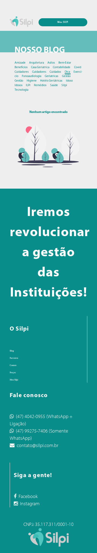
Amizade (20, 62)
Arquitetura (36, 62)
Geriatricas (52, 76)
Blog (12, 351)
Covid (77, 67)
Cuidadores (22, 72)
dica (68, 72)
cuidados (55, 72)
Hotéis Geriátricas (51, 80)
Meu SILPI (62, 22)
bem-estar (64, 62)
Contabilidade (62, 67)
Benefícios (21, 67)
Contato (13, 365)
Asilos (51, 62)
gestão (66, 76)
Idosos (19, 85)
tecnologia (21, 90)
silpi (64, 85)
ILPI (28, 85)
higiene (32, 80)
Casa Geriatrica (40, 67)
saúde (54, 85)
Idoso (69, 80)
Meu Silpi (14, 380)
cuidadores (39, 72)
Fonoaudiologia (32, 76)
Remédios (40, 85)
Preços (13, 372)
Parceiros (14, 358)
